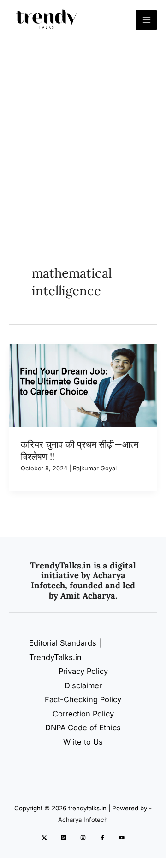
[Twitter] (44, 837)
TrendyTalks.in (60, 565)
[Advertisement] (83, 127)
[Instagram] (83, 837)
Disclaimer (83, 685)
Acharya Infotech (83, 819)
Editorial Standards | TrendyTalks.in (65, 649)
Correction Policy (83, 713)
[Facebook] (102, 837)
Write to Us (83, 742)
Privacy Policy (83, 671)
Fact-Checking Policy (83, 699)
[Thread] (63, 837)
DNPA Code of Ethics (83, 727)
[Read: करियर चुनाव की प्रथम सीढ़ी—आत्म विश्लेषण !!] (83, 384)
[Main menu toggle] (146, 20)
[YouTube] (122, 837)
